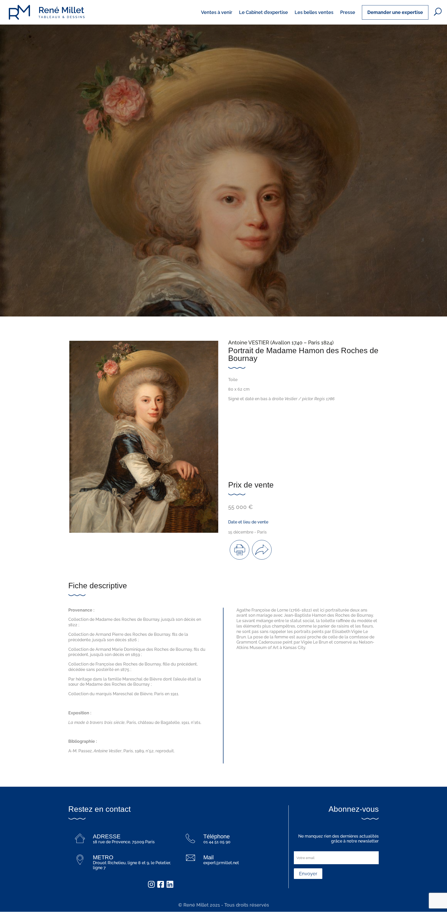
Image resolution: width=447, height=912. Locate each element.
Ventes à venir (216, 13)
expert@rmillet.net (221, 862)
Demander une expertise (395, 12)
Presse (347, 13)
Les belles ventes (314, 13)
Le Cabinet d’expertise (263, 13)
